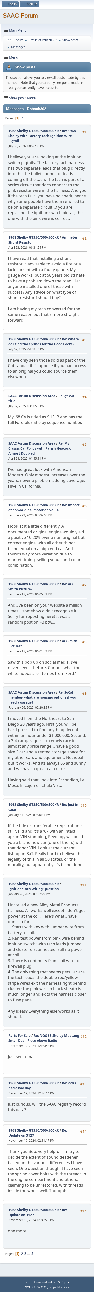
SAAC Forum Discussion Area (31, 396)
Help (27, 1282)
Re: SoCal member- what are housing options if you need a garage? (42, 697)
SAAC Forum (20, 15)
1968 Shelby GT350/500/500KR (33, 131)
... (29, 118)
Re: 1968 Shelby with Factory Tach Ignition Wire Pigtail (42, 136)
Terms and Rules (44, 1282)
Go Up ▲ (64, 1282)
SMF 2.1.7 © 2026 (36, 1287)
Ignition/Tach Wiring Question (33, 889)
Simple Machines (59, 1287)
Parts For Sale (19, 1035)
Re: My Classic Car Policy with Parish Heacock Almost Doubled (39, 448)
